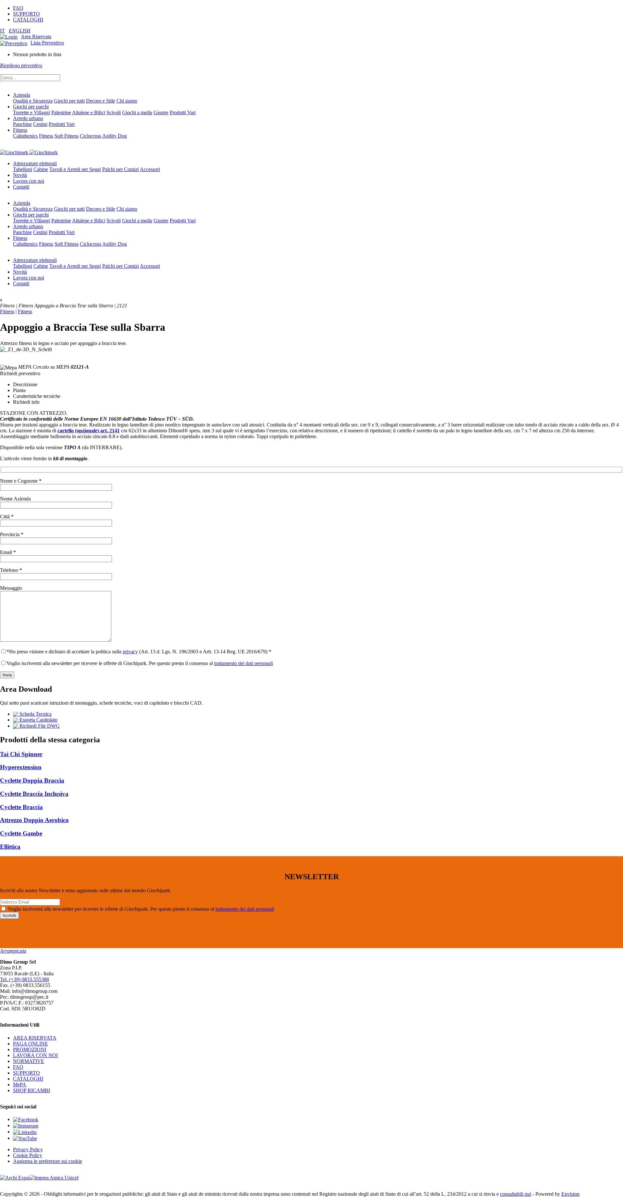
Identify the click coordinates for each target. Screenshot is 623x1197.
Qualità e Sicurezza (33, 101)
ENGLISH (20, 30)
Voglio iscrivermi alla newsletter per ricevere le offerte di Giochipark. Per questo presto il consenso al (139, 663)
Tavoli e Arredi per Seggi (75, 169)
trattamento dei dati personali (243, 663)
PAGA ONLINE (30, 1043)
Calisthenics (25, 136)
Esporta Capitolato (37, 719)
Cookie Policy (27, 1155)
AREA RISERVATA (34, 1038)
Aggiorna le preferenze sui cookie (47, 1161)
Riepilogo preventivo (21, 65)
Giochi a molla (137, 112)
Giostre (160, 112)
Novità (20, 175)
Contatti (21, 187)
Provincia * (11, 534)
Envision (570, 1194)
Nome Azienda (15, 498)
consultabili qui (515, 1194)
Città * (7, 516)
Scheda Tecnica (35, 714)
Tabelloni (22, 169)
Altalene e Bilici (88, 112)
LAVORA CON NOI (35, 1055)
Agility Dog (114, 136)
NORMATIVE (28, 1061)
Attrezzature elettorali (35, 163)
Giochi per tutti (69, 101)
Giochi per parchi (31, 106)
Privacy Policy (28, 1149)
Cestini (40, 124)
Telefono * (11, 570)
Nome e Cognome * (21, 481)
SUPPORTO (26, 14)
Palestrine (61, 112)
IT (2, 30)
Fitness (20, 130)
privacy (130, 651)
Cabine (40, 169)
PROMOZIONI (29, 1049)
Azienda (21, 95)
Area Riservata (36, 36)
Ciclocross (90, 136)
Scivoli (113, 112)
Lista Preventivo (47, 42)
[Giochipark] (29, 152)
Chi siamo (126, 101)
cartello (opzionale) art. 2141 (88, 430)
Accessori (150, 169)
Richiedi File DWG (39, 726)
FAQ (18, 8)
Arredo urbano (28, 118)
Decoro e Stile (100, 101)
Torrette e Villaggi (31, 112)
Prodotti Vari (183, 112)
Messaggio (11, 588)
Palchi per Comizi (120, 169)
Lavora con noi (28, 181)
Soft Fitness (67, 136)
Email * (8, 552)
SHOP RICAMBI (31, 1090)
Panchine (22, 124)
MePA (19, 1084)
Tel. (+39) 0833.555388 (24, 979)
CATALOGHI (28, 19)
